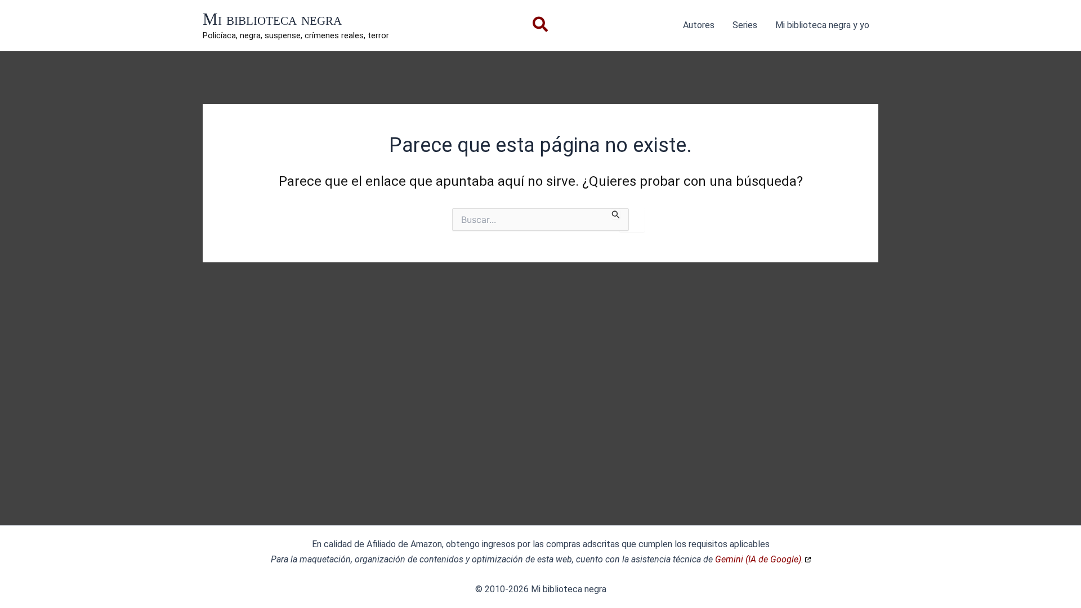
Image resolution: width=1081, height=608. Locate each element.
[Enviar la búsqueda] (615, 213)
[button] (541, 27)
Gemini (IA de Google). (759, 559)
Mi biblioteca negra (272, 19)
